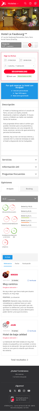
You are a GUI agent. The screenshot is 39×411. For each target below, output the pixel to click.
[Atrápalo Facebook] (19, 391)
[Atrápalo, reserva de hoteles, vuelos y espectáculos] (3, 3)
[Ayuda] (30, 3)
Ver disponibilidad (19, 71)
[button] (35, 10)
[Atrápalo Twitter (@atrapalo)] (15, 391)
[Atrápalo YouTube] (29, 391)
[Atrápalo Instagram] (24, 391)
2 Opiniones (9, 46)
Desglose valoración (10, 287)
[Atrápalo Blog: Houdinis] (10, 391)
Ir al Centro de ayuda (19, 377)
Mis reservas (19, 374)
